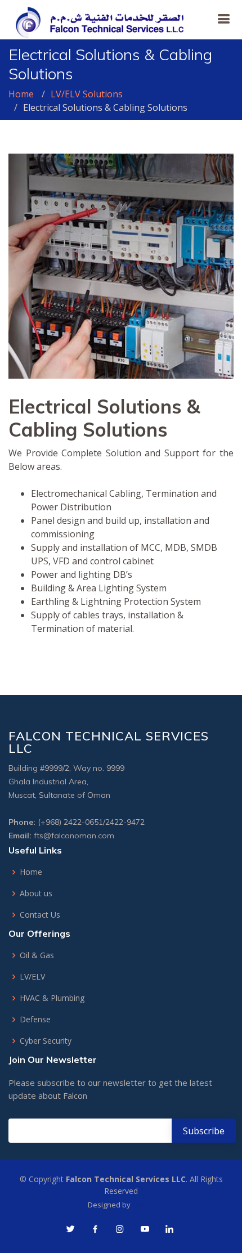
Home (21, 94)
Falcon (143, 1205)
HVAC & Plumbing (52, 998)
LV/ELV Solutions (87, 94)
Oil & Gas (37, 955)
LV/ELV (32, 977)
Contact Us (40, 915)
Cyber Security (45, 1041)
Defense (35, 1019)
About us (36, 893)
